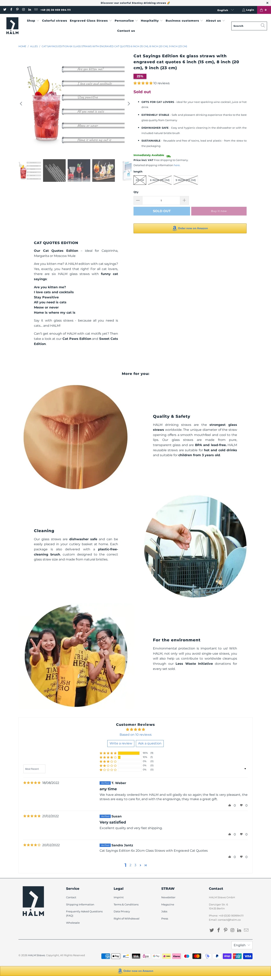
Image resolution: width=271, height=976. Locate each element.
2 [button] (130, 865)
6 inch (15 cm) (160, 180)
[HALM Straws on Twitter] (4, 9)
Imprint (119, 897)
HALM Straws (36, 955)
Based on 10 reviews (136, 735)
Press (164, 918)
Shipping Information (80, 904)
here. (177, 165)
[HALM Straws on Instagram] (23, 9)
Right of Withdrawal (126, 918)
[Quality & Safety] (76, 437)
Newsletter (168, 897)
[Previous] (21, 103)
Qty (136, 191)
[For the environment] (76, 655)
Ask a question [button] (149, 743)
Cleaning (44, 530)
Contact (71, 897)
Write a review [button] (121, 743)
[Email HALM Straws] (35, 9)
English (223, 10)
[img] (31, 783)
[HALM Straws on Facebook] (10, 9)
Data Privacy (122, 911)
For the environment (177, 640)
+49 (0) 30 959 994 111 (55, 9)
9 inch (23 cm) (186, 180)
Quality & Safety (171, 416)
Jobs (164, 911)
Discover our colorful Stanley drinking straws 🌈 (135, 2)
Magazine (167, 904)
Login (250, 9)
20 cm (140, 180)
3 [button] (135, 865)
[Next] (128, 103)
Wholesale (73, 922)
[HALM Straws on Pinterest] (17, 9)
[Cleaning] (195, 546)
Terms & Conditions (126, 904)
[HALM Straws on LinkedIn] (29, 9)
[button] (33, 21)
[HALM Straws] (12, 25)
